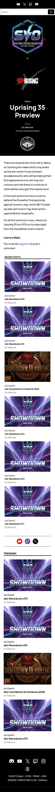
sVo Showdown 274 (14, 344)
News (27, 101)
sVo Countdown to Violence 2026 (22, 389)
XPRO (28, 776)
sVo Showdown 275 (14, 299)
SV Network (27, 127)
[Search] (51, 11)
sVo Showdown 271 (14, 524)
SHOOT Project (16, 776)
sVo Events (10, 295)
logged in (24, 244)
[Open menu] (27, 58)
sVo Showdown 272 (14, 479)
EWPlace (42, 780)
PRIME (36, 776)
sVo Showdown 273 (14, 434)
